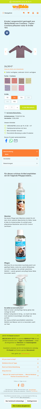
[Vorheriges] (5, 51)
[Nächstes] (35, 51)
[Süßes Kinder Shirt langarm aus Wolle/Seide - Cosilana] (20, 52)
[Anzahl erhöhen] (17, 107)
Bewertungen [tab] (8, 163)
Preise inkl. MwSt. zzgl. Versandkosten (14, 69)
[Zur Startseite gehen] (20, 7)
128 (29, 98)
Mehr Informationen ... (25, 397)
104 (14, 97)
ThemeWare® (34, 391)
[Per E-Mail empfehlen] (15, 140)
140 (8, 102)
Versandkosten (32, 389)
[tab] (20, 153)
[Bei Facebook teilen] (6, 140)
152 (14, 101)
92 (7, 97)
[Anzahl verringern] (6, 107)
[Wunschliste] (28, 13)
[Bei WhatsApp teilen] (11, 140)
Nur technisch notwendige (15, 401)
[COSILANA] (20, 32)
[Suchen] (24, 13)
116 (21, 97)
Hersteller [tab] (6, 159)
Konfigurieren (32, 401)
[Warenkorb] (37, 13)
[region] (20, 52)
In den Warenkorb (28, 107)
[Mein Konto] (33, 13)
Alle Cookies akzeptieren (21, 406)
